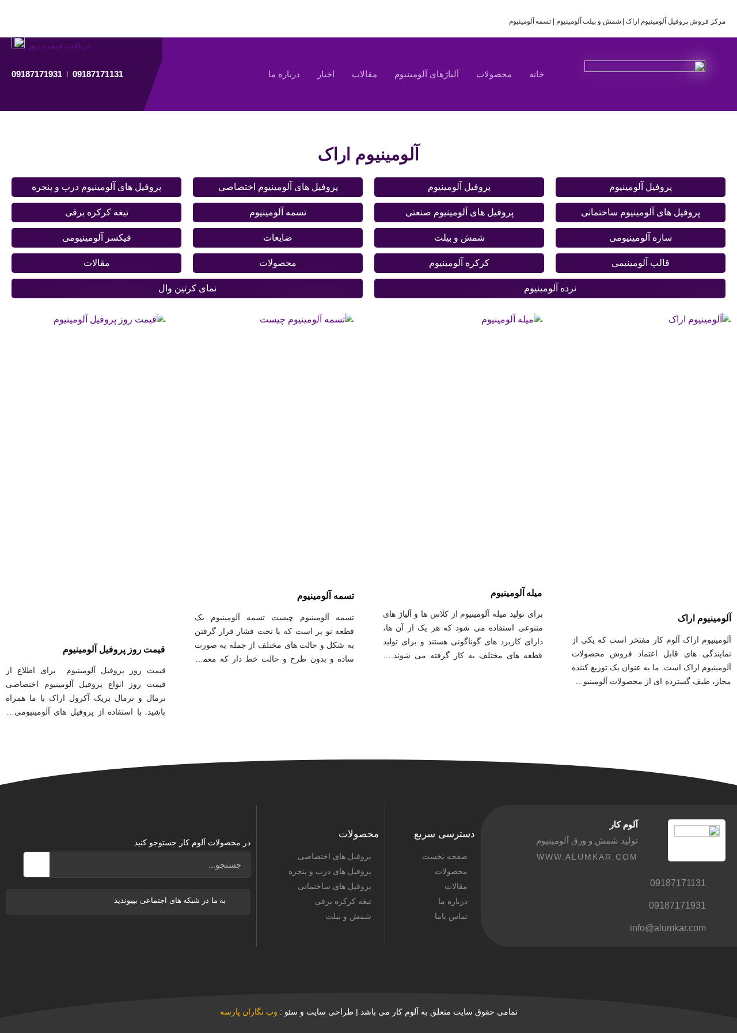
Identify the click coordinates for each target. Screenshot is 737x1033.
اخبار (326, 74)
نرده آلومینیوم (550, 288)
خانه (536, 74)
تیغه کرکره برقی (96, 212)
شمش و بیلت (459, 237)
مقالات (364, 74)
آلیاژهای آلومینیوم (426, 74)
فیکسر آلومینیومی (96, 237)
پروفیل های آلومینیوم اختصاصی (278, 187)
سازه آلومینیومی (640, 237)
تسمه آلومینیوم (277, 212)
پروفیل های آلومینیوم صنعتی (459, 212)
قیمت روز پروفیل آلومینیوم (114, 649)
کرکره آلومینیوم (459, 263)
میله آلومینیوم (517, 593)
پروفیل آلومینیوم (640, 187)
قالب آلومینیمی (640, 263)
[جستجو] (37, 864)
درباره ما (284, 74)
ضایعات (277, 237)
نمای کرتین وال (187, 288)
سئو (291, 1011)
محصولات (494, 74)
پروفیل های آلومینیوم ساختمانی (640, 212)
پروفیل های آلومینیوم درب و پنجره (96, 187)
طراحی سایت (330, 1011)
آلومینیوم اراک (704, 618)
